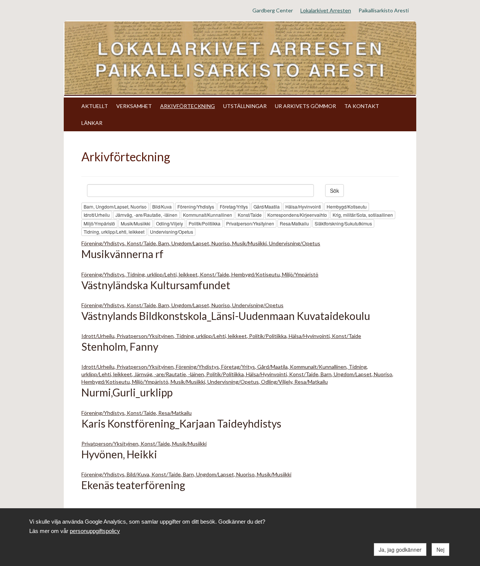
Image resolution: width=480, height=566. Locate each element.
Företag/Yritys (234, 206)
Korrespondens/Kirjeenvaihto (297, 215)
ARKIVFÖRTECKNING (187, 106)
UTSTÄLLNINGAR (245, 106)
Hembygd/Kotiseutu (347, 206)
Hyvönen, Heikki (119, 454)
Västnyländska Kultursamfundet (155, 285)
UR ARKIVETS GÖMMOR (305, 106)
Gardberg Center (272, 10)
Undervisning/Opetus (171, 231)
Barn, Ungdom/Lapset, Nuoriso (115, 206)
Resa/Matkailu (294, 223)
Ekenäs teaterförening (133, 485)
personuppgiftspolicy (95, 531)
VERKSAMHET (134, 106)
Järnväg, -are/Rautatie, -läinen (146, 215)
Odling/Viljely (169, 223)
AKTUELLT (94, 106)
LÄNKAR (91, 123)
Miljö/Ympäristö (99, 223)
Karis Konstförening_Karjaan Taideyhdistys (181, 423)
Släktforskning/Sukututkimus (343, 223)
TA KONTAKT (361, 106)
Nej (440, 549)
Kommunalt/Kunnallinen (207, 215)
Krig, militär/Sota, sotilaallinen (363, 215)
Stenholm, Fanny (119, 346)
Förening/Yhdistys (195, 206)
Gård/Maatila (267, 206)
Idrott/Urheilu (97, 215)
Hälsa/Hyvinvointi (303, 206)
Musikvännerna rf (122, 254)
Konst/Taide (250, 215)
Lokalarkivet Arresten (325, 10)
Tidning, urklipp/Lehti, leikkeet (114, 231)
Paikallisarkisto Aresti (383, 10)
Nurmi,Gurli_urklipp (126, 392)
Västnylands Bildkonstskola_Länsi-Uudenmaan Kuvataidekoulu (225, 315)
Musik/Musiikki (135, 223)
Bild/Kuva (162, 206)
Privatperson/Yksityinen (250, 223)
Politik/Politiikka (204, 223)
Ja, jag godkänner (400, 549)
